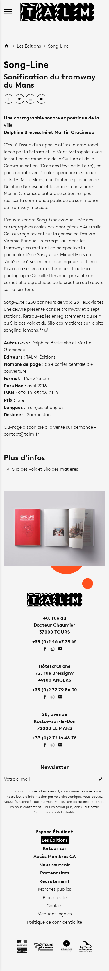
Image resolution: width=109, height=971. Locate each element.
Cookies (55, 905)
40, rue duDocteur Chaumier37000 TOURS (54, 625)
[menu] (8, 12)
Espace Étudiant (54, 831)
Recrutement (54, 881)
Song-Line (58, 46)
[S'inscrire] (100, 779)
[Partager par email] (41, 99)
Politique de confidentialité (54, 812)
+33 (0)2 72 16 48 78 (55, 738)
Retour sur (55, 848)
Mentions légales (54, 914)
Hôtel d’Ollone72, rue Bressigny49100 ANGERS (54, 673)
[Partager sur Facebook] (8, 99)
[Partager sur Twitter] (19, 99)
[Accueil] (57, 11)
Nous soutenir (54, 865)
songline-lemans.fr (23, 330)
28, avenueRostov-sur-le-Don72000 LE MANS (55, 721)
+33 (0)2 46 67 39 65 (54, 641)
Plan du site (55, 897)
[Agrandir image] (54, 528)
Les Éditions (29, 46)
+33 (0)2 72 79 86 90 (54, 689)
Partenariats (54, 873)
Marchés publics (54, 889)
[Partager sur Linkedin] (30, 99)
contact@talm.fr (21, 434)
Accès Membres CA (54, 856)
